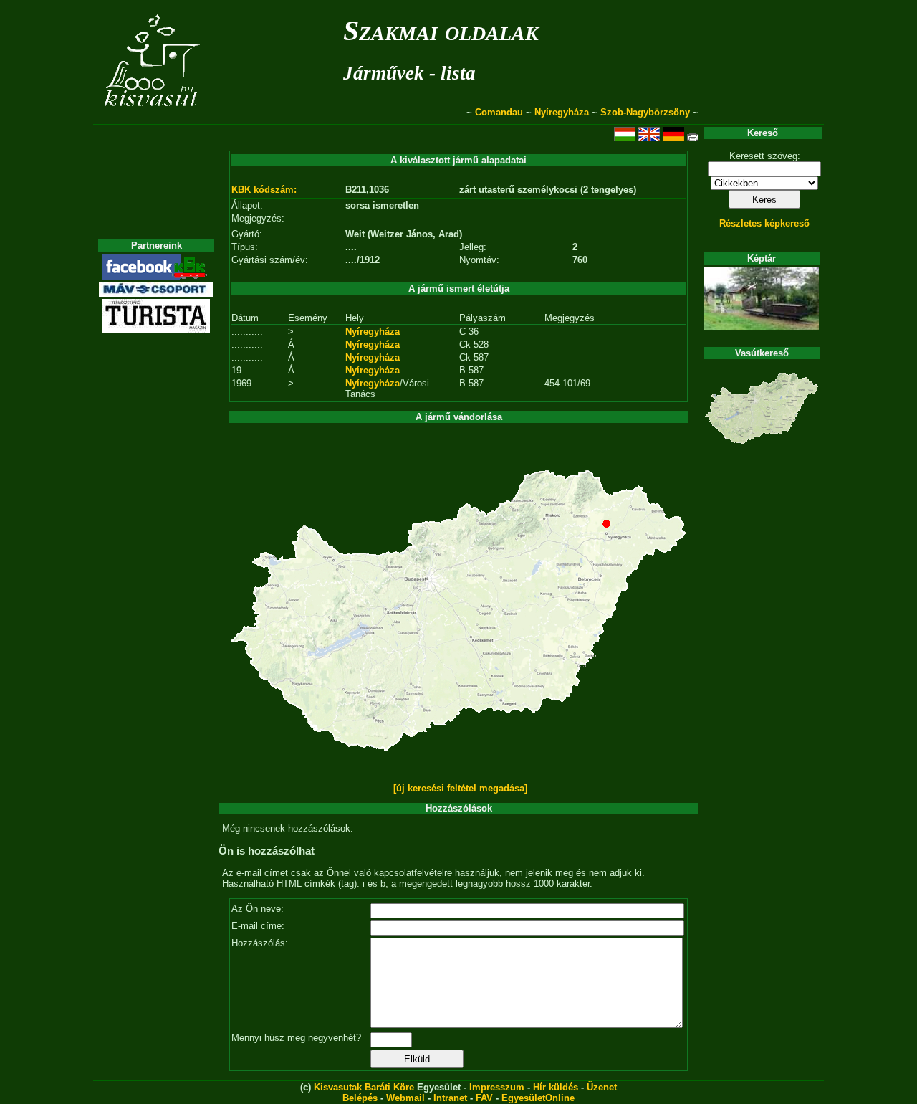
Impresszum (496, 1087)
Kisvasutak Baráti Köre (364, 1087)
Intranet (450, 1098)
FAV (484, 1098)
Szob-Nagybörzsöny (645, 112)
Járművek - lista (409, 73)
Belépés (360, 1098)
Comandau (499, 112)
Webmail (405, 1098)
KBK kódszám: (264, 189)
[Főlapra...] (154, 116)
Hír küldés (555, 1087)
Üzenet (602, 1087)
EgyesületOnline (538, 1098)
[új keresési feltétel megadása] (460, 788)
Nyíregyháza (561, 112)
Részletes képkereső (764, 223)
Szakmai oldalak (441, 30)
